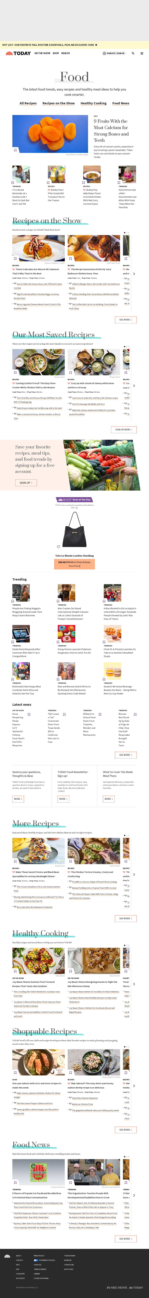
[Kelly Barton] (38, 961)
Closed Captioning (41, 1278)
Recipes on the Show (58, 103)
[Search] (133, 53)
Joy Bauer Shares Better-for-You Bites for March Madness (94, 991)
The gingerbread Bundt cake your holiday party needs (95, 1110)
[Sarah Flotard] (94, 851)
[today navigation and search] (142, 53)
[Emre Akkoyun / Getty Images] (50, 134)
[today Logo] (7, 1256)
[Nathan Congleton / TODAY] (38, 248)
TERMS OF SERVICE (40, 1269)
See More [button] (124, 319)
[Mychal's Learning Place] (94, 1172)
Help (17, 1265)
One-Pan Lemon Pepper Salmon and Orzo (35, 1103)
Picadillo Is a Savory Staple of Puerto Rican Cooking (94, 882)
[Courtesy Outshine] (38, 1172)
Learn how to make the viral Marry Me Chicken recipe (95, 398)
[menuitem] (42, 53)
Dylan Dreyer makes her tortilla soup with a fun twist (39, 408)
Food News (120, 103)
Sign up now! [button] (123, 429)
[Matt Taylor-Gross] (94, 248)
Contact (19, 1260)
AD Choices (20, 1278)
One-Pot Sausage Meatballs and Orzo (88, 404)
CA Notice (37, 1265)
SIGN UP (25, 483)
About (18, 1256)
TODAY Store (69, 1265)
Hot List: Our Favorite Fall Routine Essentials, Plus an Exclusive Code (48, 45)
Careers (37, 1274)
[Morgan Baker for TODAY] (94, 1062)
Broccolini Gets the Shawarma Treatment (34, 907)
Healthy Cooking (94, 103)
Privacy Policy (39, 1256)
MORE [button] (17, 799)
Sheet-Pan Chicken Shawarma (85, 1098)
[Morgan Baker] (38, 362)
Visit (17, 1269)
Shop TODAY (68, 1269)
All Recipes (28, 103)
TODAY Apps (20, 1274)
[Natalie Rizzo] (38, 851)
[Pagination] (124, 232)
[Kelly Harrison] (94, 961)
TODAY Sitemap (69, 1256)
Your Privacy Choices (47, 1260)
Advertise (67, 1260)
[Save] (15, 150)
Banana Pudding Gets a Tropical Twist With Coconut (94, 888)
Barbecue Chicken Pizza (82, 1104)
